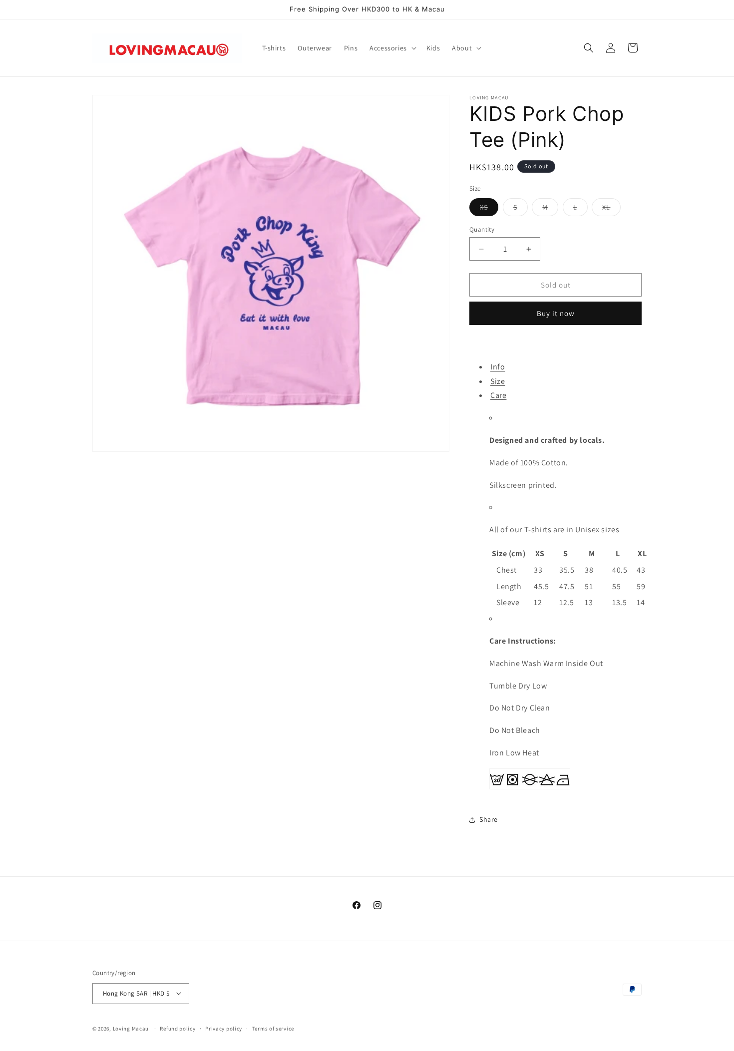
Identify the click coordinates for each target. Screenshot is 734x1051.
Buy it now (556, 313)
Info (497, 366)
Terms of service (273, 1028)
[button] (392, 47)
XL (611, 209)
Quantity (481, 229)
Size (497, 381)
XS (489, 209)
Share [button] (488, 819)
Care (498, 395)
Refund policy (177, 1028)
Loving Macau (131, 1028)
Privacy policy (223, 1028)
